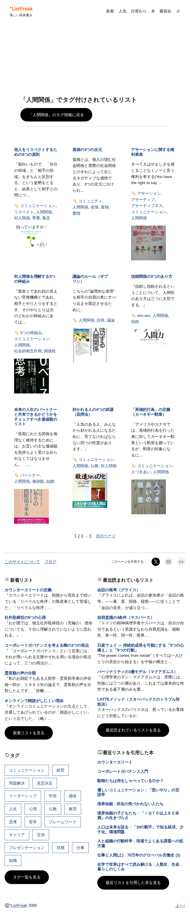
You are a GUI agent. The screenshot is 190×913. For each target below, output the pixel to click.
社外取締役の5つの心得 (25, 617)
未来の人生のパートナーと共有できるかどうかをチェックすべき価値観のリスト (35, 416)
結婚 (50, 481)
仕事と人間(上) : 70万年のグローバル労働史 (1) (138, 855)
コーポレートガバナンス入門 (122, 771)
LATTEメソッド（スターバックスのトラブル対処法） (138, 701)
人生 (13, 809)
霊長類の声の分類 (20, 673)
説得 (100, 320)
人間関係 (44, 212)
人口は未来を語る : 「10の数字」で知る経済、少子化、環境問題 (140, 829)
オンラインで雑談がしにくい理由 (34, 700)
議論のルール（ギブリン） (90, 279)
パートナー (30, 475)
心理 (33, 809)
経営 (60, 770)
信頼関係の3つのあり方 (151, 276)
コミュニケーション (38, 205)
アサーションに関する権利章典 (152, 152)
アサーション (149, 193)
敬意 (46, 218)
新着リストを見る (28, 733)
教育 (73, 809)
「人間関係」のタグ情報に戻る (56, 114)
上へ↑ (180, 905)
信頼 (135, 321)
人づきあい (141, 471)
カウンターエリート (115, 762)
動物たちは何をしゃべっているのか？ (130, 780)
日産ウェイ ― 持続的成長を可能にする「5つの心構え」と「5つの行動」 (140, 647)
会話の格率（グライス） (118, 589)
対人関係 (22, 218)
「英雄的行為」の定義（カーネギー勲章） (150, 412)
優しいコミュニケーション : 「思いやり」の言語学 (138, 792)
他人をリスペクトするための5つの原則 (35, 152)
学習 (53, 796)
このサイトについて (22, 561)
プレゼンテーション (26, 847)
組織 (13, 860)
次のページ (106, 535)
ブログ (50, 561)
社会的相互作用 (28, 351)
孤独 (105, 207)
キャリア (17, 834)
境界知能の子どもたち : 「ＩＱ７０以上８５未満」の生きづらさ (138, 815)
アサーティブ (143, 199)
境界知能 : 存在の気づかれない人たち (130, 803)
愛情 (76, 213)
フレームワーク (62, 822)
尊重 (36, 218)
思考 (13, 822)
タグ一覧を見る (27, 877)
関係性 (50, 351)
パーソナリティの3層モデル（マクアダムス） (137, 671)
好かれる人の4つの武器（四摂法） (93, 412)
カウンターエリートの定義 (28, 589)
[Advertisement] (95, 59)
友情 (94, 207)
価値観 (38, 481)
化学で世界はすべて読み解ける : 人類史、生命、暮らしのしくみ (140, 867)
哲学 (33, 822)
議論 (111, 320)
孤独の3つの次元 (87, 149)
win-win (143, 315)
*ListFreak (21, 8)
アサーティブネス (147, 205)
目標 (60, 847)
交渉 (41, 834)
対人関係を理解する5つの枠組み (34, 279)
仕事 (80, 847)
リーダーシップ (23, 796)
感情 (72, 796)
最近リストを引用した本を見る (133, 882)
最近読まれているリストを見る (133, 730)
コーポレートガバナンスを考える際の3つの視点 (47, 645)
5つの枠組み (31, 332)
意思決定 (45, 783)
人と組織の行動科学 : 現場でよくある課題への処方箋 (140, 843)
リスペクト (24, 212)
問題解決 (17, 783)
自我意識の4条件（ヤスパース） (125, 617)
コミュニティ (90, 201)
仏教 (94, 465)
